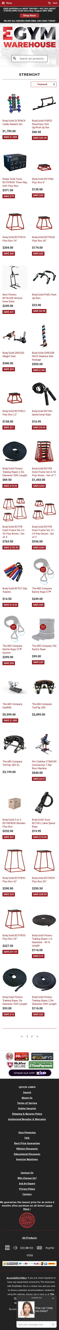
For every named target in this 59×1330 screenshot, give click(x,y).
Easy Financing (27, 1132)
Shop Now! (29, 15)
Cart (54, 2)
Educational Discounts (27, 1154)
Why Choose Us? (27, 1178)
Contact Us (27, 1172)
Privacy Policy (27, 1188)
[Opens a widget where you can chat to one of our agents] (36, 1311)
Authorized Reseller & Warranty (27, 1119)
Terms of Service (27, 1103)
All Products (29, 1237)
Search (27, 1092)
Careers (27, 1194)
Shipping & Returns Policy (27, 1113)
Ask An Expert (27, 1183)
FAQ (27, 1137)
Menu (9, 2)
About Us (27, 1097)
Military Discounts (27, 1148)
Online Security (27, 1108)
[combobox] (29, 58)
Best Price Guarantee (27, 1143)
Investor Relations (27, 1159)
